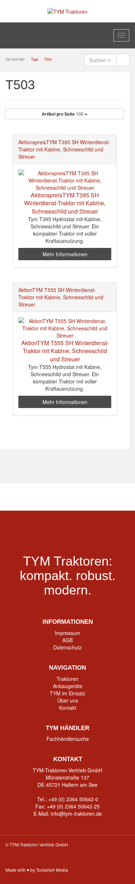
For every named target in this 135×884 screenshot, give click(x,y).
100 (63, 114)
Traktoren (67, 678)
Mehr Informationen (64, 254)
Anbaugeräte (67, 686)
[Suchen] (123, 60)
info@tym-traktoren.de (76, 813)
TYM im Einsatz (67, 693)
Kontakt (67, 707)
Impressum (67, 632)
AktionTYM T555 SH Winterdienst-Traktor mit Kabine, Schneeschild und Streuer (60, 297)
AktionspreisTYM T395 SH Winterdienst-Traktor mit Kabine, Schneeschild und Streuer (64, 149)
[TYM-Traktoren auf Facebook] (40, 497)
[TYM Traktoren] (67, 10)
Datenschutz (67, 647)
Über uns (67, 700)
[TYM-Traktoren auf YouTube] (67, 497)
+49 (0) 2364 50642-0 (73, 799)
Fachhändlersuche (67, 738)
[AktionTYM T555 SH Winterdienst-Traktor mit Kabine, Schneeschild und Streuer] (64, 328)
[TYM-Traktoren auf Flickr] (95, 497)
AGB (67, 640)
